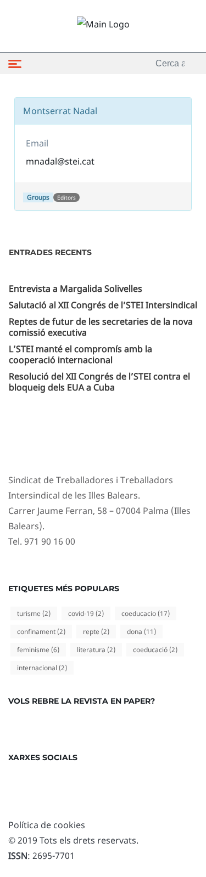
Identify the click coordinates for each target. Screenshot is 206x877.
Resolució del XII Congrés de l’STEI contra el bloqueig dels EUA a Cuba (99, 382)
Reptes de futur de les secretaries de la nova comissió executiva (101, 327)
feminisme (38, 649)
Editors (66, 197)
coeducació (155, 649)
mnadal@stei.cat (60, 161)
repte (96, 631)
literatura (96, 649)
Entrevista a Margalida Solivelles (75, 288)
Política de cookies (46, 825)
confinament (41, 631)
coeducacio (145, 613)
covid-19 (86, 613)
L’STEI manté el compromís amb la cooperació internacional (80, 354)
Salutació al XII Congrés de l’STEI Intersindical (103, 304)
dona (141, 631)
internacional (42, 667)
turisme (34, 613)
